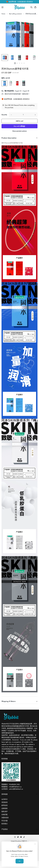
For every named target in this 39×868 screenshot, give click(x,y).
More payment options (19, 131)
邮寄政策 (5, 805)
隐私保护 (5, 811)
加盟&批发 (5, 817)
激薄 (17, 83)
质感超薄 (24, 83)
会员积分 (5, 799)
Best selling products (15, 14)
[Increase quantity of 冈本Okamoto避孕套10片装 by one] (35, 115)
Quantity (4, 115)
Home (3, 14)
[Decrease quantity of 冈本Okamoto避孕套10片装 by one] (11, 115)
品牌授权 (5, 808)
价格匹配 (5, 814)
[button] (35, 7)
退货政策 (5, 802)
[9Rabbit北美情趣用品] (19, 7)
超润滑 (4, 83)
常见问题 (5, 821)
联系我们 (5, 824)
